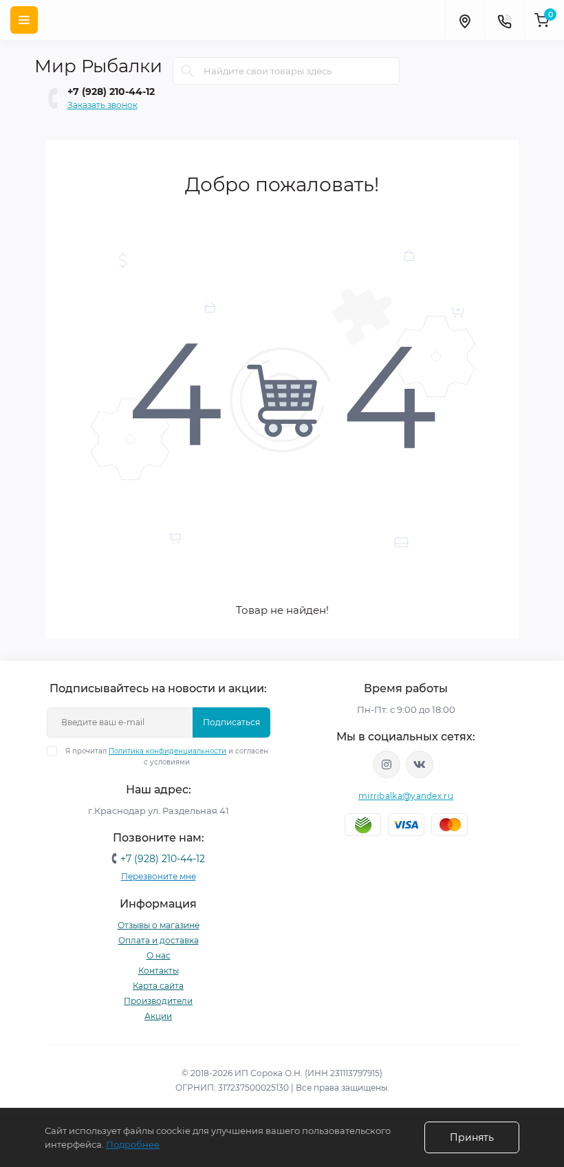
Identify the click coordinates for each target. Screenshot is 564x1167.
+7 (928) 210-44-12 (111, 91)
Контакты (158, 970)
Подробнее (133, 1144)
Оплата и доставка (158, 940)
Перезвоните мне (158, 876)
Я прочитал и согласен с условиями (166, 757)
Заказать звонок (102, 105)
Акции (158, 1016)
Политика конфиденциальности (167, 751)
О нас (159, 955)
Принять (472, 1137)
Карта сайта (158, 986)
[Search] (188, 71)
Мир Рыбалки (98, 66)
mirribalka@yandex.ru (405, 796)
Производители (158, 1001)
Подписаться (231, 722)
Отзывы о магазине (158, 925)
